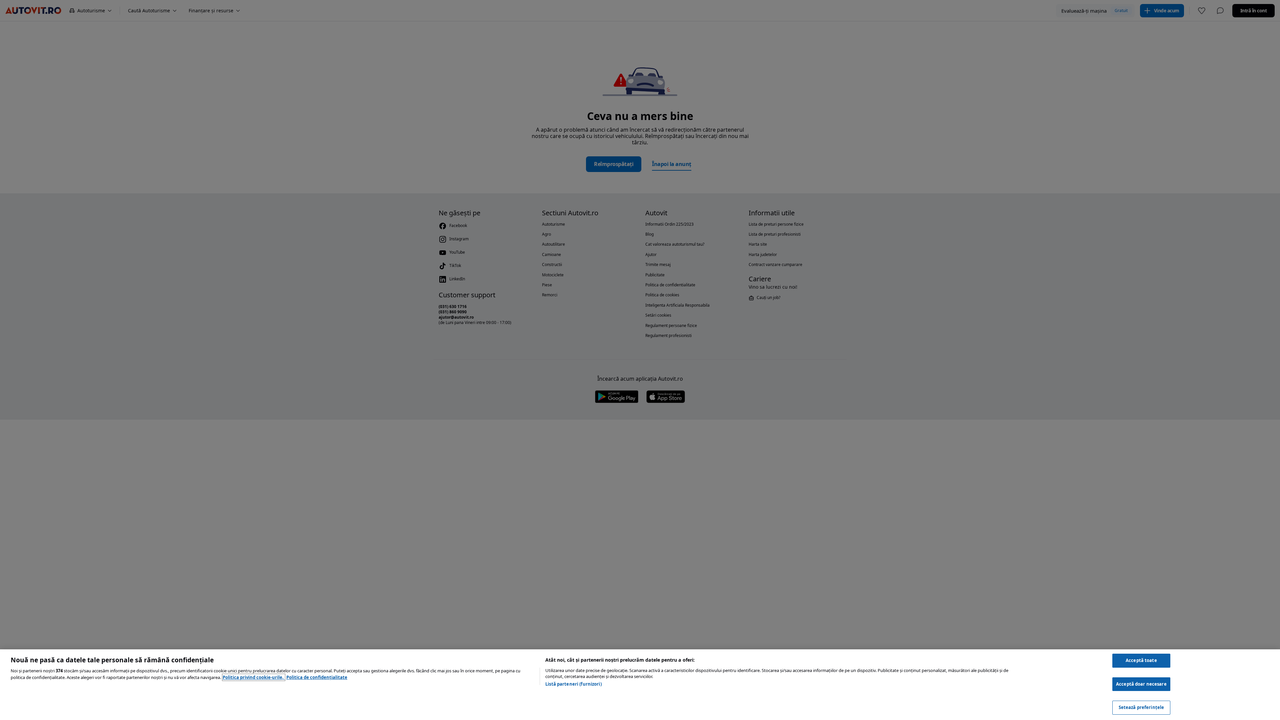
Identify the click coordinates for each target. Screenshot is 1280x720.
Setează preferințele (1141, 707)
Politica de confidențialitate (316, 677)
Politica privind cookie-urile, (254, 677)
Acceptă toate (1141, 660)
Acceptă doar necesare (1141, 684)
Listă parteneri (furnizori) (573, 684)
